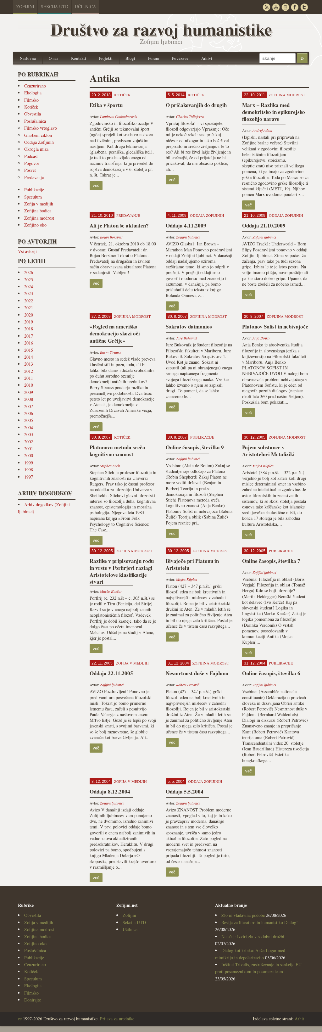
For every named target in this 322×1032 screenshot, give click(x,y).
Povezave (180, 58)
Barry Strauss (110, 352)
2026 (28, 272)
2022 (28, 301)
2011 (28, 378)
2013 (28, 364)
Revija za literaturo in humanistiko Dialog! (259, 922)
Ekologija (33, 93)
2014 (28, 357)
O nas (53, 58)
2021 (28, 308)
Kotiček (31, 107)
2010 (28, 385)
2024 (28, 286)
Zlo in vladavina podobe (243, 915)
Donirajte (32, 1000)
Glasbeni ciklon (38, 135)
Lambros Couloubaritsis (118, 116)
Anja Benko (261, 337)
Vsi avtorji (27, 251)
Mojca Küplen (263, 465)
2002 (28, 442)
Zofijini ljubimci (188, 236)
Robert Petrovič (187, 684)
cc (20, 1019)
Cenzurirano (35, 86)
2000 (28, 455)
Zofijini (25, 6)
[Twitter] (304, 7)
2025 (28, 280)
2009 (28, 392)
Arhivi (206, 58)
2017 (28, 336)
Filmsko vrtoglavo (40, 128)
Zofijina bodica (37, 211)
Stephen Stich (110, 465)
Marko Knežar (111, 591)
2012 (28, 371)
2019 (28, 322)
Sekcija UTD (54, 6)
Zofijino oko (35, 225)
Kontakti (78, 58)
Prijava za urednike (117, 1019)
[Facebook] (294, 7)
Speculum (33, 197)
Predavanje (34, 177)
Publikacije (34, 190)
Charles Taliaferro (190, 116)
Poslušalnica (35, 121)
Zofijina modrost (39, 218)
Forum (153, 58)
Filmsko (31, 100)
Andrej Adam (262, 130)
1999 (28, 463)
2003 (28, 434)
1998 (28, 470)
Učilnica (85, 6)
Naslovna (28, 58)
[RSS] (266, 7)
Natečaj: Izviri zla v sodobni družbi (252, 936)
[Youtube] (275, 7)
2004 (28, 427)
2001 (28, 449)
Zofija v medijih (38, 204)
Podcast (31, 156)
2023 (28, 293)
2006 (28, 413)
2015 (28, 350)
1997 (28, 477)
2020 (28, 315)
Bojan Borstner (111, 236)
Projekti (106, 58)
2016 (28, 343)
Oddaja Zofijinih (39, 142)
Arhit (299, 1019)
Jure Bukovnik (186, 337)
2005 (28, 420)
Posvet (30, 170)
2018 (28, 329)
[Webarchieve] (285, 7)
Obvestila (32, 114)
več (96, 185)
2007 (28, 406)
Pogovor (31, 163)
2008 (28, 399)
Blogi (130, 58)
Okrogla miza (36, 149)
